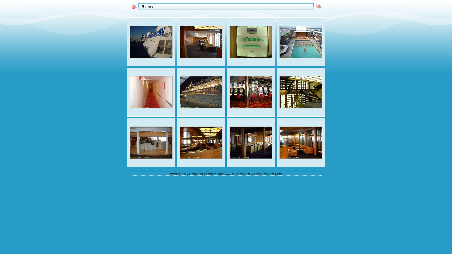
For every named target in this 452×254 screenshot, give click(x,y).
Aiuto (279, 173)
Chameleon (268, 173)
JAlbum (255, 173)
